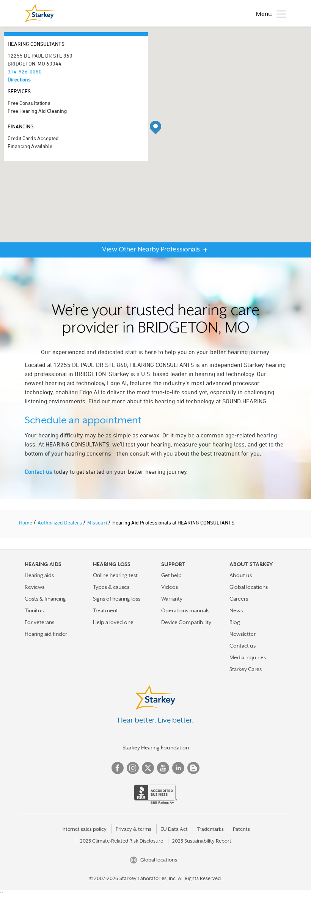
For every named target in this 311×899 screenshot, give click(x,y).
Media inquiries (247, 657)
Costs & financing (45, 599)
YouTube (163, 768)
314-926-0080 (25, 71)
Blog (234, 622)
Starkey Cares (245, 669)
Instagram (133, 768)
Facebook (118, 768)
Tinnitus (34, 610)
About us (240, 575)
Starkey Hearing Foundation (156, 747)
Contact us (38, 471)
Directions (19, 79)
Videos (169, 587)
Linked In (178, 768)
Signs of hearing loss (116, 599)
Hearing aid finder (46, 634)
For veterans (39, 622)
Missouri (97, 522)
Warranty (171, 599)
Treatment (105, 610)
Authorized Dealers (60, 522)
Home (26, 522)
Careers (238, 599)
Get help (171, 575)
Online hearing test (115, 575)
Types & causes (111, 587)
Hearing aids (39, 575)
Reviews (34, 587)
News (236, 610)
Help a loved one (113, 622)
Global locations (248, 587)
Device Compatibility (186, 622)
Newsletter (242, 634)
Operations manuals (185, 610)
